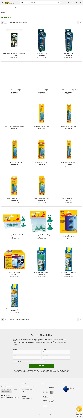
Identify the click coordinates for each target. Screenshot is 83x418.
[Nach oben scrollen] (80, 319)
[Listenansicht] (5, 22)
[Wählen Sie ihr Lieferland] (68, 2)
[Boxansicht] (2, 22)
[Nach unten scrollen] (80, 22)
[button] (25, 2)
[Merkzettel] (76, 2)
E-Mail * (15, 349)
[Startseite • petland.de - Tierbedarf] (9, 2)
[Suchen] (59, 2)
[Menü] (2, 2)
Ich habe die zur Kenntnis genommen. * (30, 361)
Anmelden (41, 365)
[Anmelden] (72, 2)
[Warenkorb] (80, 2)
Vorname (15, 355)
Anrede (44, 349)
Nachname (45, 355)
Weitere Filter (5, 17)
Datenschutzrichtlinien (27, 361)
